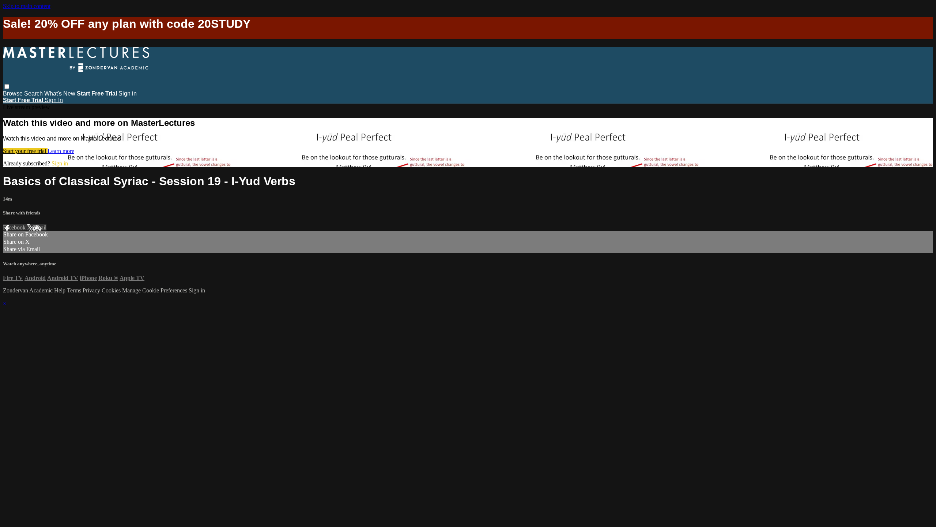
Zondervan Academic (28, 290)
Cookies (112, 290)
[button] (6, 86)
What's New (59, 93)
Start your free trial (25, 151)
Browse (13, 93)
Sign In (54, 100)
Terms (75, 290)
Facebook (15, 227)
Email (39, 227)
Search (34, 93)
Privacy (92, 290)
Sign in (127, 93)
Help (60, 290)
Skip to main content (26, 6)
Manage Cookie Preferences (155, 290)
